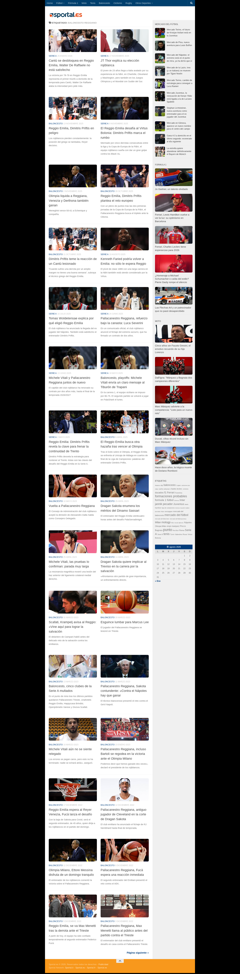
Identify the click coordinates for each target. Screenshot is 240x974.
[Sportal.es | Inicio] (65, 15)
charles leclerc (176, 489)
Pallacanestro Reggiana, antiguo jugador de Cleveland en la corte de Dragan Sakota (123, 814)
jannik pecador (164, 504)
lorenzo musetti (180, 508)
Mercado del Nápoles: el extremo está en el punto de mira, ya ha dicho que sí (179, 58)
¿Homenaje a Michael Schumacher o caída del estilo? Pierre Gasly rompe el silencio (172, 279)
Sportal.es (102, 967)
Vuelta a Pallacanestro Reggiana (72, 506)
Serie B (160, 534)
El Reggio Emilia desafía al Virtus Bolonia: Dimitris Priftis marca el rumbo (124, 132)
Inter (182, 500)
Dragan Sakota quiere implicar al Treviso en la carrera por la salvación (123, 566)
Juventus (178, 504)
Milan (158, 522)
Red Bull (176, 530)
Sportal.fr (91, 967)
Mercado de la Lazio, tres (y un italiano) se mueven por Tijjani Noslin (178, 70)
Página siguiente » (138, 952)
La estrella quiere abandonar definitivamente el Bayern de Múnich (179, 151)
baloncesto (56, 124)
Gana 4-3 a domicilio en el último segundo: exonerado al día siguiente (179, 138)
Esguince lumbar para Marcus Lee (125, 622)
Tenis (92, 3)
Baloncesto (104, 3)
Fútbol (59, 3)
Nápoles (188, 522)
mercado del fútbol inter (162, 519)
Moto (84, 3)
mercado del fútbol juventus (178, 519)
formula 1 (160, 500)
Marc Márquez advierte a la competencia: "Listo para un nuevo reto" (173, 409)
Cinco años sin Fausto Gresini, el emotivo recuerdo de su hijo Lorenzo (172, 349)
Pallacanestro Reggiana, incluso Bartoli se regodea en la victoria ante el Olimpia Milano (123, 753)
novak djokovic (179, 522)
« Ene (157, 581)
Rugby (129, 3)
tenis (167, 534)
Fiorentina (178, 493)
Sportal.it (69, 967)
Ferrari (170, 492)
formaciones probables (171, 496)
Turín (172, 534)
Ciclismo (118, 3)
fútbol (170, 500)
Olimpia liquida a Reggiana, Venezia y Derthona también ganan (68, 200)
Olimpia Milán (160, 526)
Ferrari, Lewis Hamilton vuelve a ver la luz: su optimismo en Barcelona (172, 218)
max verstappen (166, 511)
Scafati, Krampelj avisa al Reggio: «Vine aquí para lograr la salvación (72, 626)
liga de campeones (168, 508)
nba (172, 523)
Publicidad (103, 964)
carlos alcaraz (164, 489)
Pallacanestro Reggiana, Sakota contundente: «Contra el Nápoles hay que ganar (124, 690)
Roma (181, 530)
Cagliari (178, 485)
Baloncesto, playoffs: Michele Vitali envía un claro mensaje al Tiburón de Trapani (123, 382)
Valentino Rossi (181, 534)
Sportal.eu (80, 967)
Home (50, 3)
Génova (176, 500)
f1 (165, 492)
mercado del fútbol (176, 515)
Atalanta (157, 485)
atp (161, 485)
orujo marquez (173, 526)
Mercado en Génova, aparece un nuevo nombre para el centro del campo (179, 126)
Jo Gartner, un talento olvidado (171, 189)
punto (167, 530)
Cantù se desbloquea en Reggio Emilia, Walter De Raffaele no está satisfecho (71, 65)
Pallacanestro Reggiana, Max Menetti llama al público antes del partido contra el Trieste (124, 930)
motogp (166, 522)
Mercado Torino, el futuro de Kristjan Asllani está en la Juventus (179, 32)
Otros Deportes (143, 3)
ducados (159, 492)
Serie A (53, 56)
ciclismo (185, 489)
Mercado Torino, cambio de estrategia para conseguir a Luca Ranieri (179, 83)
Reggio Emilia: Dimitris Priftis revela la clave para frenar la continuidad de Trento (69, 446)
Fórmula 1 (73, 3)
